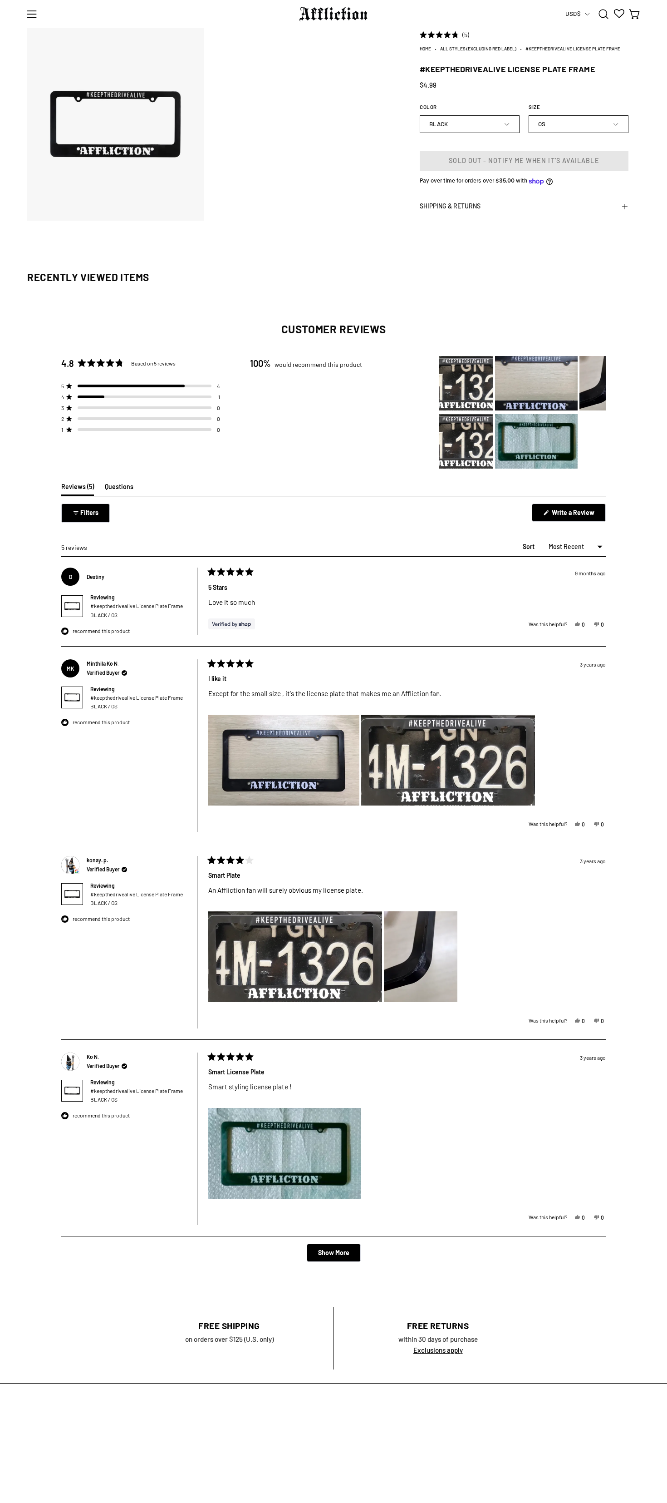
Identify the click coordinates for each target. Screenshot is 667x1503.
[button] (603, 14)
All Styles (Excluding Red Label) (478, 49)
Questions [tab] (119, 489)
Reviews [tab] (77, 489)
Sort (529, 546)
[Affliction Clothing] (333, 14)
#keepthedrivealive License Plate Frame (136, 610)
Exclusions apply (438, 1350)
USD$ (572, 13)
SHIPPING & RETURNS (450, 206)
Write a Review (578, 515)
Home (425, 49)
